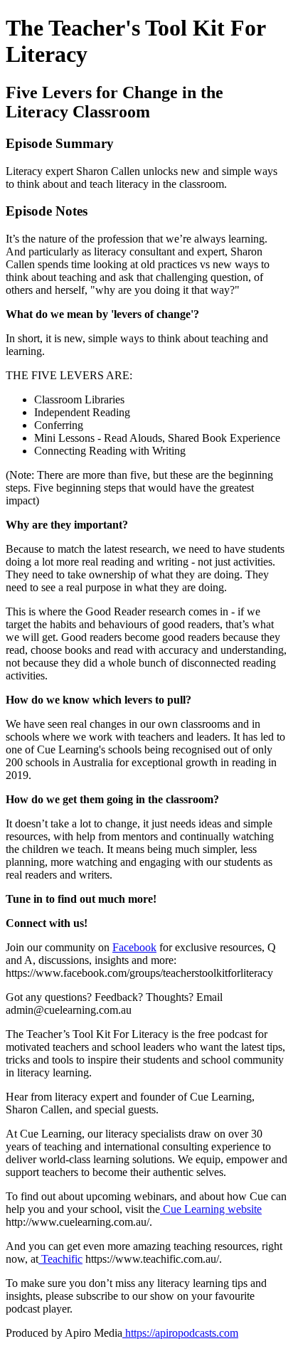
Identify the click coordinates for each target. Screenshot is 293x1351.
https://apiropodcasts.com (180, 1333)
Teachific (60, 1259)
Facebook (134, 947)
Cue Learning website (211, 1209)
